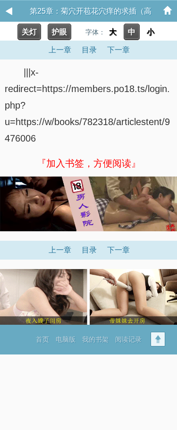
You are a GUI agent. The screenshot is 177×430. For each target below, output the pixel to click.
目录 (89, 50)
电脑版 (66, 339)
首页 (42, 339)
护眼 (59, 32)
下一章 (118, 50)
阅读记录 (128, 339)
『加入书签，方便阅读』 (89, 163)
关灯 (29, 32)
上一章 (60, 50)
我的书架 (95, 339)
